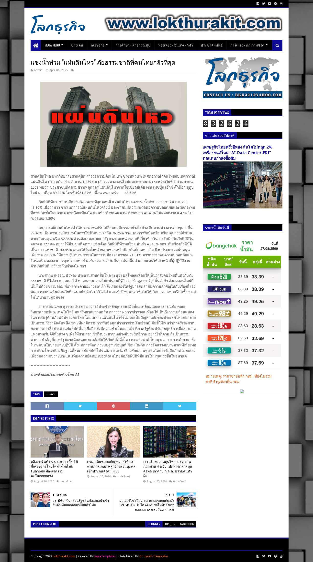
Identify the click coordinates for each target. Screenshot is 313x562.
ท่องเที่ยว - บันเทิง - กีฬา (175, 44)
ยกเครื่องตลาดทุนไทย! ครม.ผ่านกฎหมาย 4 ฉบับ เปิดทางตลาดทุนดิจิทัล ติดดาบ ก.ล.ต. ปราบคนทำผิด (167, 469)
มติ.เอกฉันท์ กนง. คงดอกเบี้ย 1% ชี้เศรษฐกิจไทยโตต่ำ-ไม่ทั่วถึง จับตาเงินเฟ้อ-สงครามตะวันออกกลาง (54, 469)
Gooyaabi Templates (153, 556)
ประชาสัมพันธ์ (212, 44)
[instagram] (280, 3)
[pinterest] (275, 3)
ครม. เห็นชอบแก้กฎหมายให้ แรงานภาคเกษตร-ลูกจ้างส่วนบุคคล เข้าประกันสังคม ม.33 (111, 466)
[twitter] (263, 3)
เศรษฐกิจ (97, 44)
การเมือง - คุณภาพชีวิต (247, 44)
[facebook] (258, 3)
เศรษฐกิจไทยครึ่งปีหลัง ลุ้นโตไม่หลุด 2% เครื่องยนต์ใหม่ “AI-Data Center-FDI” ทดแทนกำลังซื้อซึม (237, 153)
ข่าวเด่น (77, 44)
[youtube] (269, 3)
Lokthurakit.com (64, 556)
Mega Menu (52, 44)
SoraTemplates (105, 556)
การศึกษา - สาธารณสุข (132, 44)
